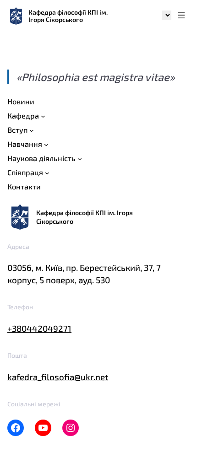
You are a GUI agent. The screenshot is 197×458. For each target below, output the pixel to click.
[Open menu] (181, 15)
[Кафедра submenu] (43, 116)
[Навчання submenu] (46, 144)
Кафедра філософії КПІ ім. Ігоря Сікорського (68, 15)
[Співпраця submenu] (47, 172)
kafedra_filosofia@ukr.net (57, 377)
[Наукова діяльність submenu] (79, 158)
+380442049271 (39, 328)
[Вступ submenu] (31, 130)
